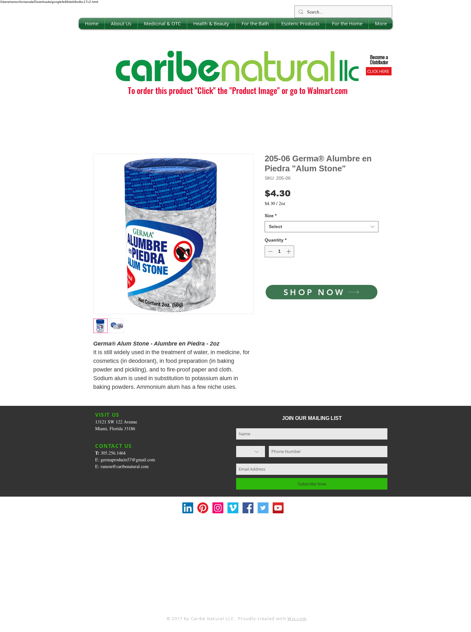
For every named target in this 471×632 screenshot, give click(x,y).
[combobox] (321, 226)
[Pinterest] (202, 507)
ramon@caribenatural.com (125, 466)
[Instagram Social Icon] (217, 507)
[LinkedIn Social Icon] (187, 507)
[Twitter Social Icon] (263, 507)
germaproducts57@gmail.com (128, 460)
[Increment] (289, 251)
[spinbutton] (279, 251)
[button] (121, 23)
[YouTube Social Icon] (278, 507)
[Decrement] (270, 251)
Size (271, 215)
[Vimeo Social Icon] (232, 507)
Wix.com (297, 618)
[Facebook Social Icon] (248, 507)
